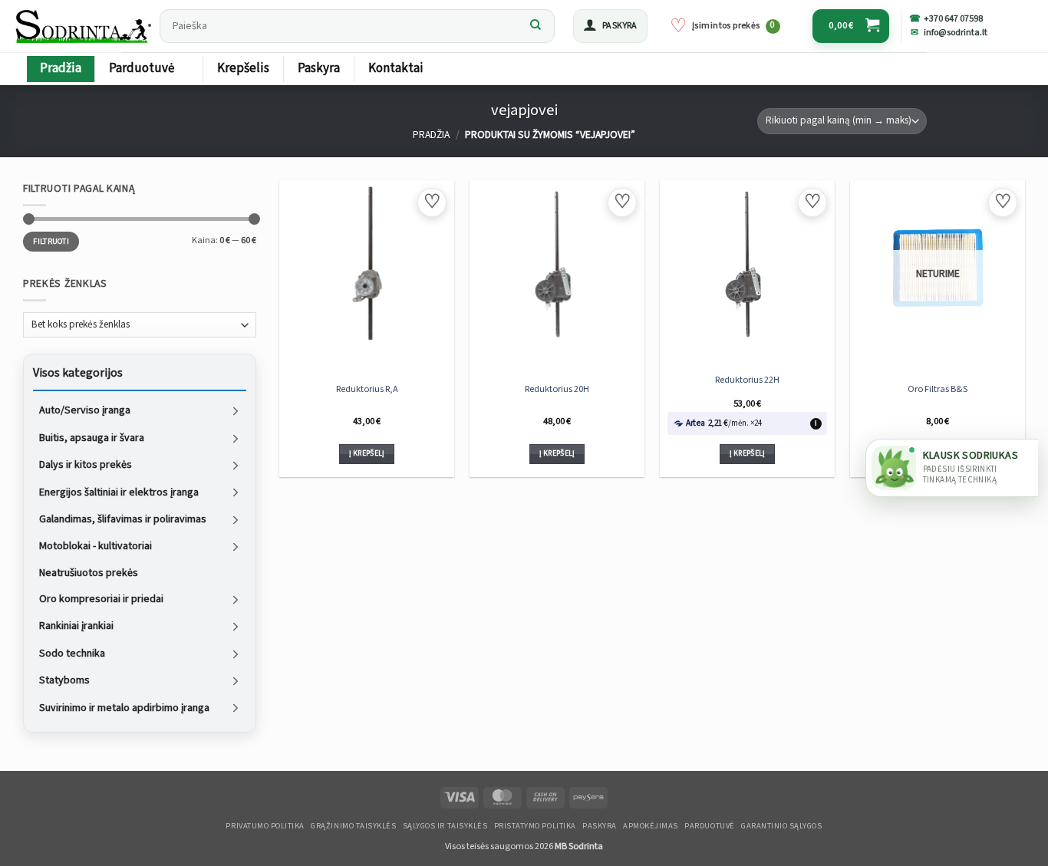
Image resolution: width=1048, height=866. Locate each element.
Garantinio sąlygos (781, 826)
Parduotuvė (141, 68)
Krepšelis (243, 68)
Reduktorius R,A (367, 389)
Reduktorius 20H (557, 389)
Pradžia (60, 68)
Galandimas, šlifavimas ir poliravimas (122, 519)
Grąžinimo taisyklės (353, 826)
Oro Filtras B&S (937, 389)
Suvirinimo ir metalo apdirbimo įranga (124, 707)
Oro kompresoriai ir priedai (101, 599)
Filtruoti (51, 240)
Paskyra (319, 68)
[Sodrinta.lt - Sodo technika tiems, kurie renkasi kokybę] (82, 26)
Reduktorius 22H (747, 380)
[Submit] (535, 26)
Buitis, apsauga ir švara (91, 437)
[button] (610, 26)
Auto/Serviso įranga (84, 410)
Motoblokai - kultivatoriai (95, 546)
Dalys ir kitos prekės (85, 465)
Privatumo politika (265, 826)
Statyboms (64, 680)
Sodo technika (72, 653)
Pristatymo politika (535, 826)
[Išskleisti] (235, 410)
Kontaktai (395, 68)
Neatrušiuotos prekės (88, 572)
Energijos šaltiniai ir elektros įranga (119, 492)
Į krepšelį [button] (367, 453)
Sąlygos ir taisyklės (445, 826)
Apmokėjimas (650, 826)
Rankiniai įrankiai (76, 626)
